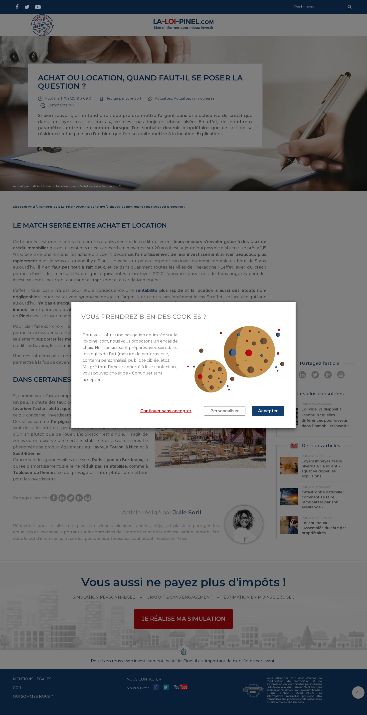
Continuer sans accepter (165, 410)
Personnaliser (224, 410)
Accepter (268, 410)
